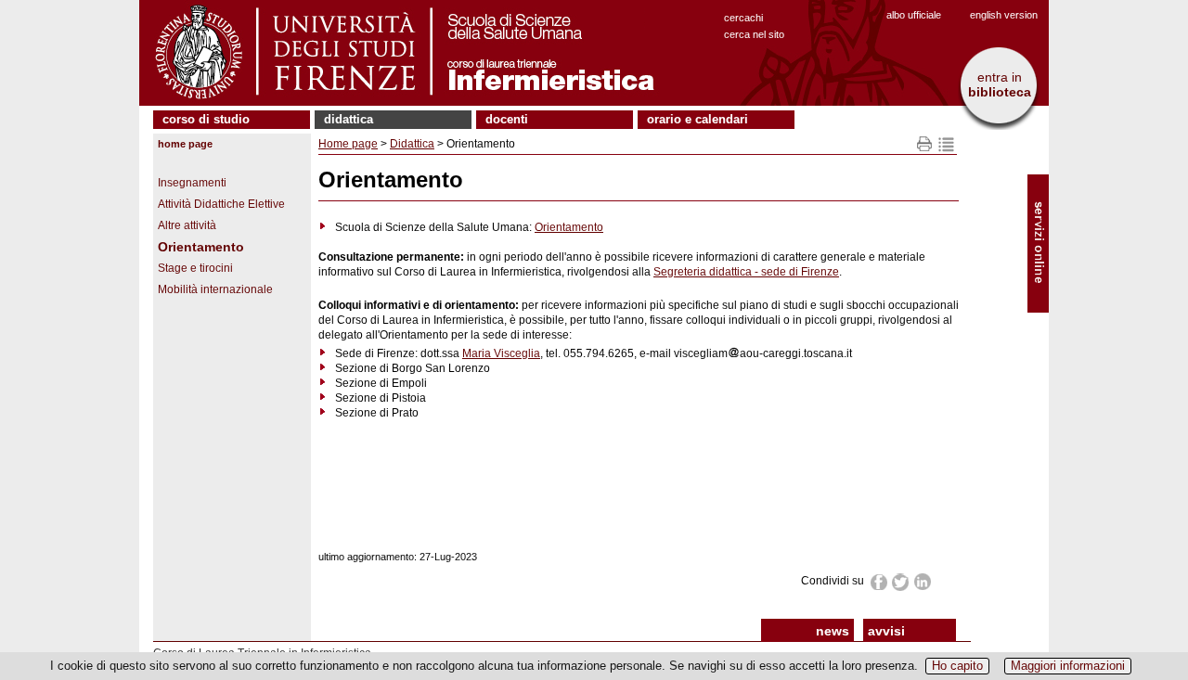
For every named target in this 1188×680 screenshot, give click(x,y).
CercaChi (743, 17)
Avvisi (886, 630)
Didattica (348, 119)
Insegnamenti (192, 182)
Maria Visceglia (501, 353)
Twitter (901, 582)
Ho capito (957, 666)
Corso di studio (206, 119)
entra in (999, 84)
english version (1004, 14)
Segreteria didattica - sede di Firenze (746, 271)
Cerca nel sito (754, 34)
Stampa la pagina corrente (925, 144)
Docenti (506, 119)
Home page (185, 143)
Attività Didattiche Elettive (221, 204)
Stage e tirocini (195, 268)
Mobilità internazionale (215, 289)
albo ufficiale (913, 14)
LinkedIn (923, 581)
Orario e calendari (697, 119)
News (832, 630)
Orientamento (201, 246)
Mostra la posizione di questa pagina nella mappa (946, 144)
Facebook (879, 581)
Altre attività (187, 225)
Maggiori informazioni (1068, 666)
